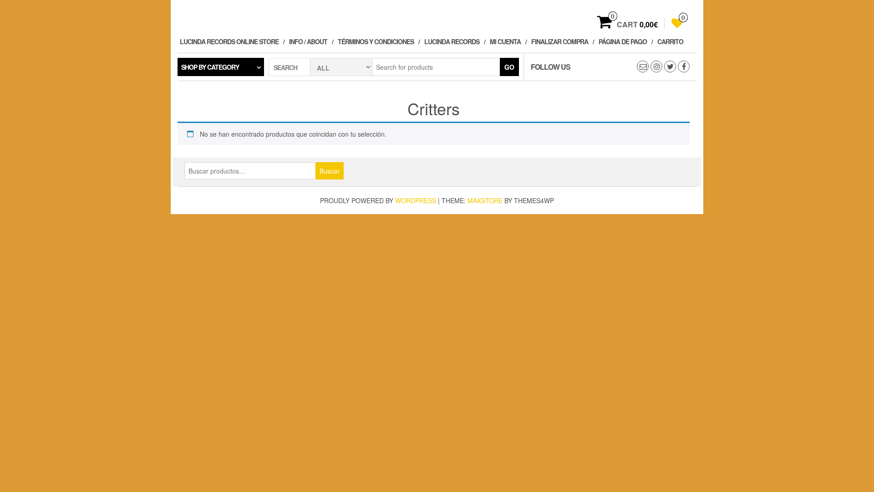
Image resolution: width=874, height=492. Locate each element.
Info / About (308, 41)
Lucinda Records (451, 41)
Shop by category (210, 67)
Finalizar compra (559, 41)
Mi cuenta (505, 41)
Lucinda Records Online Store (229, 41)
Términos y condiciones (376, 41)
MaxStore (485, 200)
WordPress (415, 200)
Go (509, 67)
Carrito (670, 41)
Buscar (330, 170)
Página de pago (623, 41)
